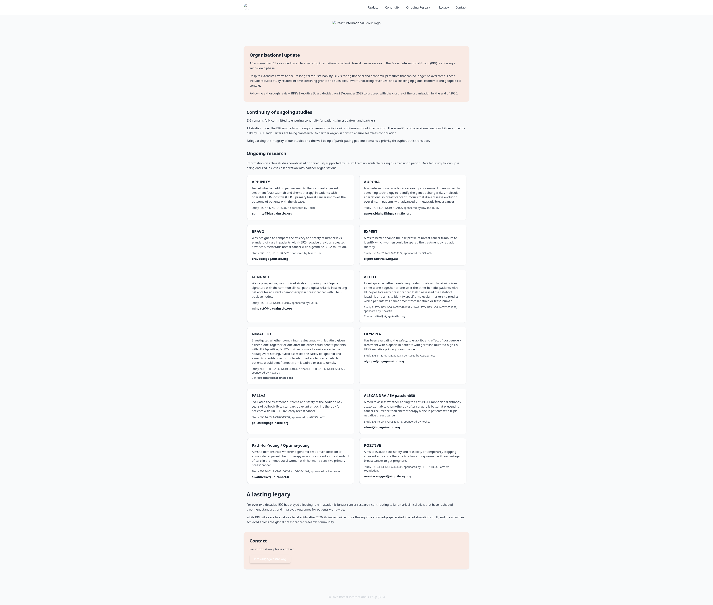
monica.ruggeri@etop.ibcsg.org (387, 476)
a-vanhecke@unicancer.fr (270, 477)
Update (373, 7)
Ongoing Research (419, 7)
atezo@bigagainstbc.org (382, 427)
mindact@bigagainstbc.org (272, 308)
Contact (460, 7)
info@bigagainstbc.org (270, 559)
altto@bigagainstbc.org (390, 316)
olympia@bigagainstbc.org (384, 361)
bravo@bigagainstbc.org (270, 259)
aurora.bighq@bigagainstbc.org (387, 213)
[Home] (247, 7)
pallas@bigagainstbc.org (270, 423)
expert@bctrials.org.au (381, 259)
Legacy (444, 7)
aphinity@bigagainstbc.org (272, 213)
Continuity (392, 7)
